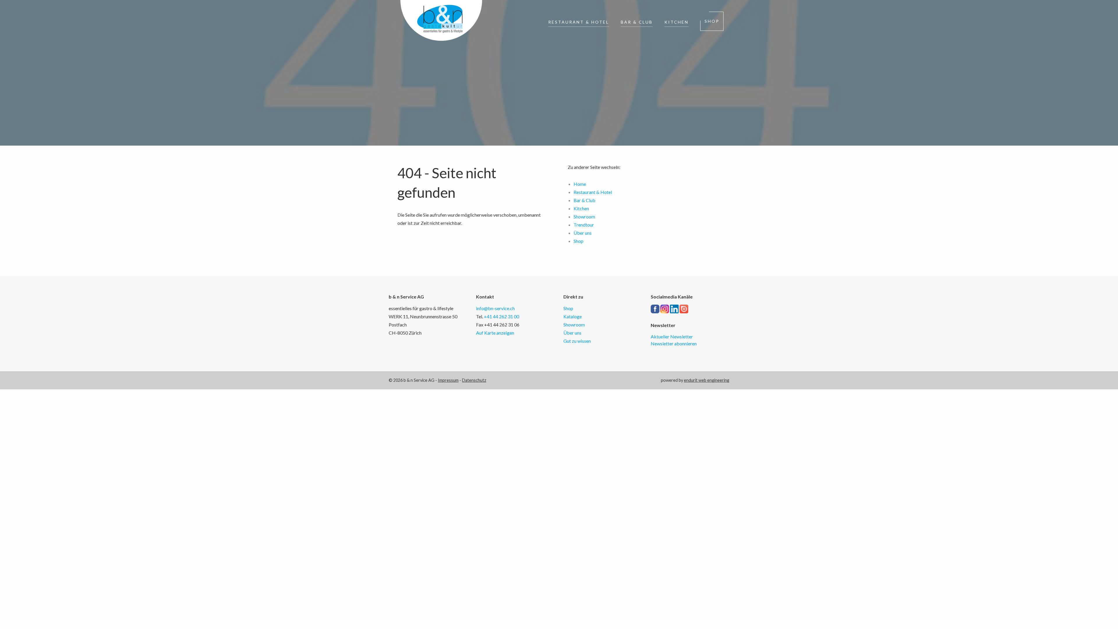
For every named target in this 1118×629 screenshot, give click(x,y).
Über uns (583, 233)
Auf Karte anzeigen (495, 332)
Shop (712, 21)
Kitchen (676, 22)
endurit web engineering (706, 380)
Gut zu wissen (577, 341)
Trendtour (584, 224)
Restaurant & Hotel (578, 22)
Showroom (584, 216)
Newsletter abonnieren (674, 343)
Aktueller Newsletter (672, 336)
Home (580, 184)
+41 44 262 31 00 (501, 316)
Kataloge (572, 316)
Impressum (448, 380)
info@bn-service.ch (495, 308)
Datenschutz (474, 380)
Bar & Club (637, 22)
